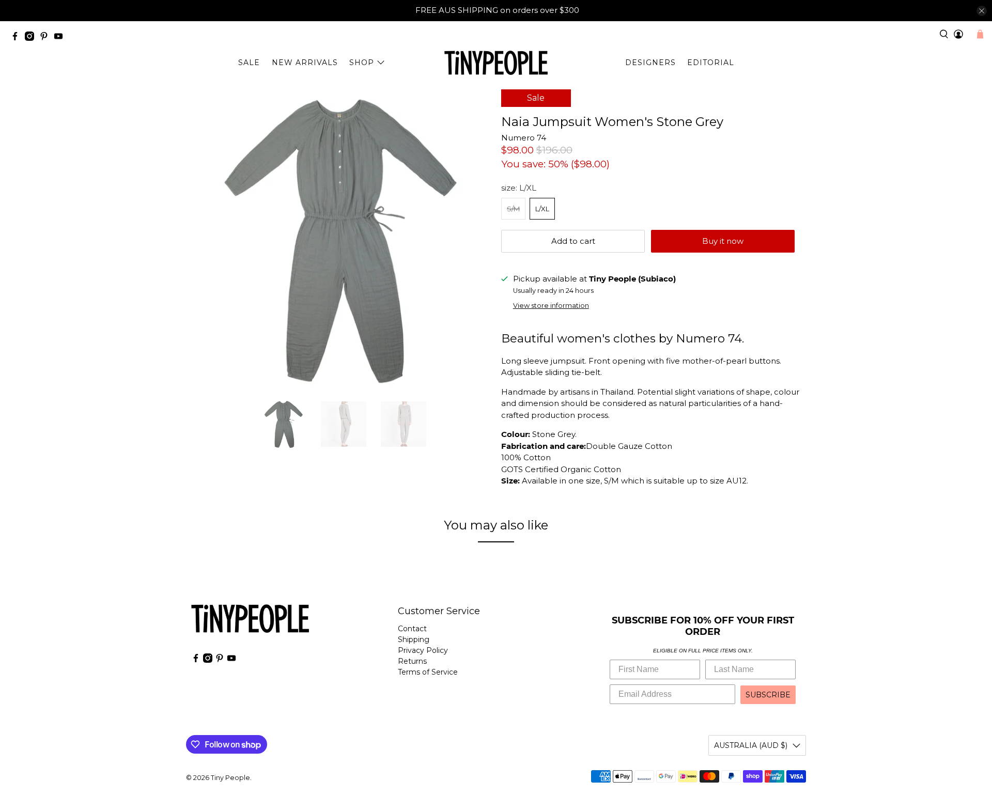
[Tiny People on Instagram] (32, 38)
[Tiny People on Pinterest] (46, 38)
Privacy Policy (423, 650)
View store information (551, 305)
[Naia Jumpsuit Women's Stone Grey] (341, 239)
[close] (982, 11)
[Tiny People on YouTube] (61, 38)
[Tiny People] (496, 63)
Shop (361, 62)
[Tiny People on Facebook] (17, 38)
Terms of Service (428, 672)
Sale (249, 62)
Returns (412, 661)
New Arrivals (305, 62)
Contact (412, 628)
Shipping (413, 639)
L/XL (542, 209)
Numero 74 (523, 138)
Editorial (710, 62)
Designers (650, 62)
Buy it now (722, 241)
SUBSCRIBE (768, 694)
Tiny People (230, 778)
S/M (513, 209)
